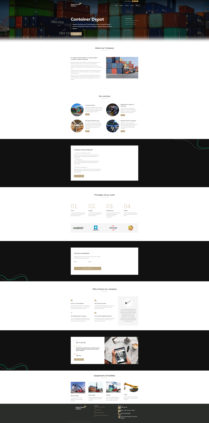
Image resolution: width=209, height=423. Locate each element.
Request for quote (79, 176)
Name (75, 261)
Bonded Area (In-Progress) (128, 120)
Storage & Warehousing (92, 120)
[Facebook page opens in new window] (132, 1)
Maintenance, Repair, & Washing (127, 105)
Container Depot (90, 105)
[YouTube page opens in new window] (137, 1)
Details (87, 114)
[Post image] (77, 109)
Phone (89, 261)
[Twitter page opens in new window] (134, 1)
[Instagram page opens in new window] (136, 1)
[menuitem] (116, 5)
